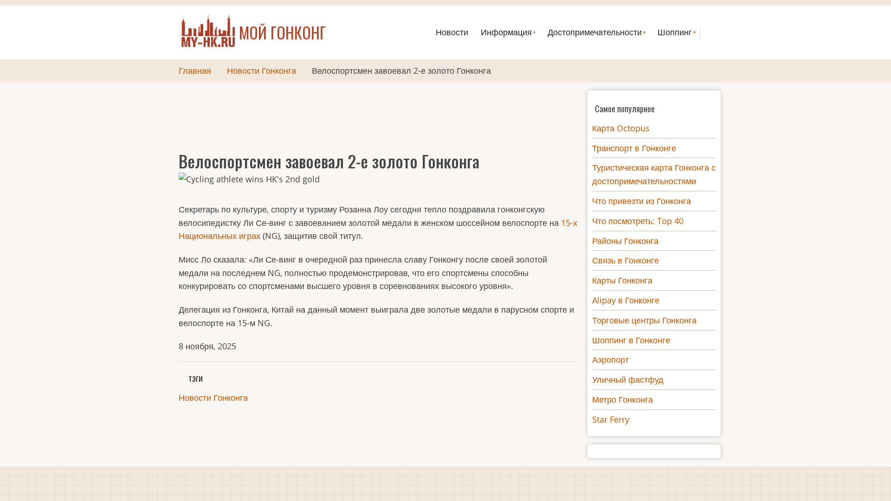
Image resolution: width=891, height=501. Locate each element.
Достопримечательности (595, 32)
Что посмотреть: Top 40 (638, 220)
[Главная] (209, 31)
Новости (452, 32)
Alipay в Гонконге (625, 300)
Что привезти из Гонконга (641, 200)
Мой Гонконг (282, 32)
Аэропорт (610, 359)
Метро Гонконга (622, 399)
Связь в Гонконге (625, 260)
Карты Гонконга (622, 280)
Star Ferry (610, 419)
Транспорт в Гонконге (634, 148)
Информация (506, 32)
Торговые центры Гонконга (644, 320)
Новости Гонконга (261, 70)
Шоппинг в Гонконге (631, 340)
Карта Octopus (621, 128)
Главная (195, 70)
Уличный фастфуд (628, 379)
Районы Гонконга (625, 240)
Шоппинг (675, 32)
